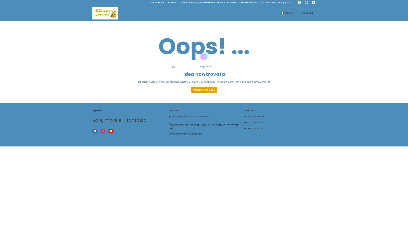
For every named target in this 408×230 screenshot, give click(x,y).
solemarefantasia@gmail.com (278, 2)
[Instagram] (306, 2)
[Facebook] (299, 2)
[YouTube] (314, 2)
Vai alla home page (204, 90)
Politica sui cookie (253, 122)
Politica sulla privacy (254, 116)
